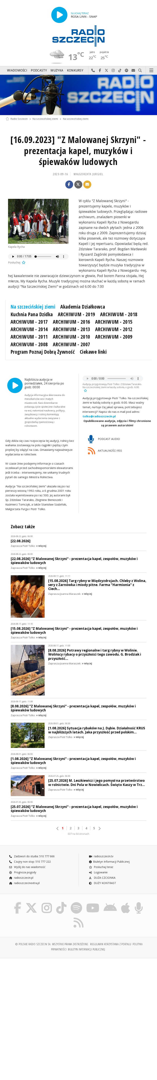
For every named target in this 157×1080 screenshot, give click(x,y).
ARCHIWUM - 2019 (76, 314)
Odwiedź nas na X (106, 70)
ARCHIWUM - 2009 (113, 336)
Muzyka (57, 70)
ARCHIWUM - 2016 (71, 321)
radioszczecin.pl (23, 877)
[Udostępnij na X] (78, 184)
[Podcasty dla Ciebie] (138, 903)
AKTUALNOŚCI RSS (109, 450)
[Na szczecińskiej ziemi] (78, 95)
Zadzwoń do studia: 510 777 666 (34, 856)
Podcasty (39, 70)
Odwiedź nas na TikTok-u (120, 70)
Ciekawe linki (93, 351)
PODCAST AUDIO (108, 439)
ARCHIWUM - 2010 (71, 336)
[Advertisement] (41, 990)
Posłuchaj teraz (103, 867)
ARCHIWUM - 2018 (118, 314)
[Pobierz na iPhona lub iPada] (125, 903)
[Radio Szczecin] (78, 36)
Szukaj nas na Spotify (126, 70)
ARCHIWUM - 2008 (29, 344)
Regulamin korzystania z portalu (110, 944)
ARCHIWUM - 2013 (71, 329)
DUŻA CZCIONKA (104, 877)
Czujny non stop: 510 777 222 (32, 861)
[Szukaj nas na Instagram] (46, 903)
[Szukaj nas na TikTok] (61, 903)
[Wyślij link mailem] (87, 184)
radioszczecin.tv (103, 856)
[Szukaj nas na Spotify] (76, 903)
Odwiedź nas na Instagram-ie (113, 70)
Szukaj (140, 70)
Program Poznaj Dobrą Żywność (43, 351)
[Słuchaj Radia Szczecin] (59, 15)
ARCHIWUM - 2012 (113, 329)
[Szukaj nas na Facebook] (17, 903)
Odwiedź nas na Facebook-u (99, 70)
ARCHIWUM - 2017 (29, 321)
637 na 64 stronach (78, 833)
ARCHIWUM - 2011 (29, 336)
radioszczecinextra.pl (26, 883)
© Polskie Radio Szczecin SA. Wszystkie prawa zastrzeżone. (52, 944)
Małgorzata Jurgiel (88, 174)
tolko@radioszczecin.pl (99, 416)
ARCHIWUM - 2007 (71, 344)
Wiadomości (17, 70)
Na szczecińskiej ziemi (45, 118)
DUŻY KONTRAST (104, 883)
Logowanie (100, 872)
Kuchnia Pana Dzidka (32, 314)
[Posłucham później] (23, 262)
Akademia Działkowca (82, 306)
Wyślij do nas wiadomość (133, 70)
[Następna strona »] (99, 828)
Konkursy (75, 70)
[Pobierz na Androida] (110, 903)
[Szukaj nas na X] (31, 903)
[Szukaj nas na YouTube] (92, 903)
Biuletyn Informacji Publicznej (111, 861)
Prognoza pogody (24, 872)
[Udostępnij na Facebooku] (69, 184)
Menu (151, 70)
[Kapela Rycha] (38, 221)
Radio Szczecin (19, 118)
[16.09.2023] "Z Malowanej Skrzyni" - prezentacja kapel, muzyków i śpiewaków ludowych (78, 151)
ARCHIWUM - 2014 (29, 329)
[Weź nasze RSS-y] (78, 917)
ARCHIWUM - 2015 (113, 321)
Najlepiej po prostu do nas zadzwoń (93, 70)
